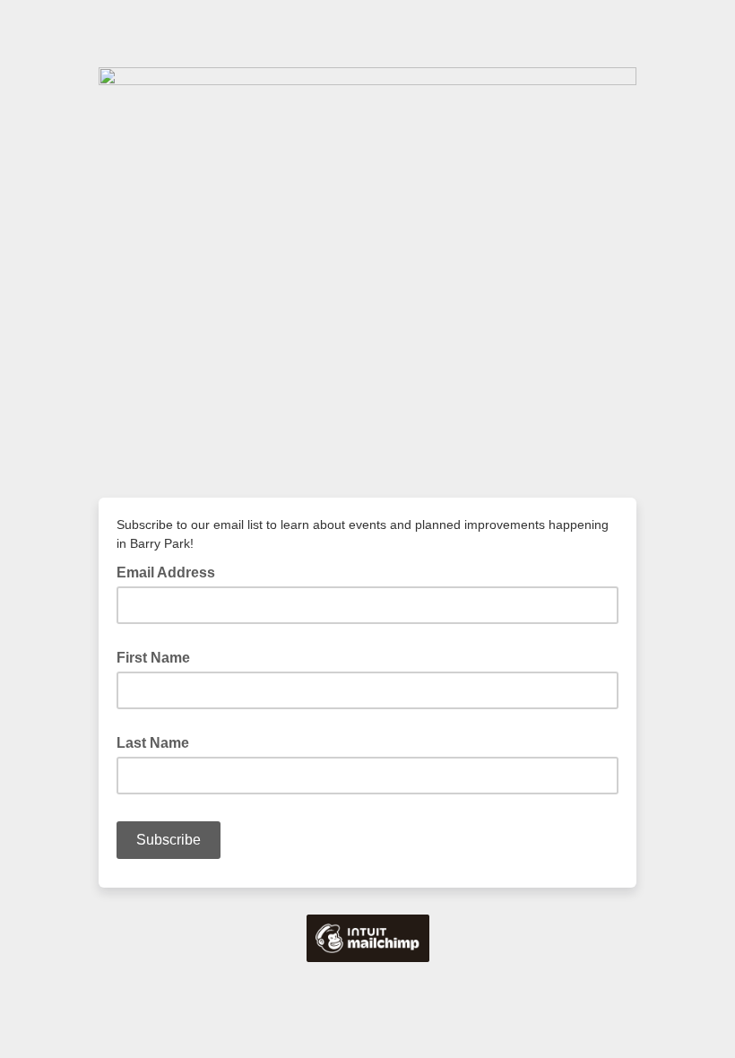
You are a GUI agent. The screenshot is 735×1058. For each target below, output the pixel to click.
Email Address (171, 571)
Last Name (153, 742)
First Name (153, 657)
